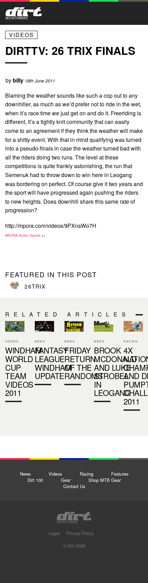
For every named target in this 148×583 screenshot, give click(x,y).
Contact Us (74, 486)
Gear (66, 480)
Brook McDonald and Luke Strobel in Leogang (115, 371)
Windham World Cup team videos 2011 (14, 363)
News (25, 473)
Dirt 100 (35, 480)
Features (119, 473)
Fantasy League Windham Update (44, 354)
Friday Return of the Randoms (74, 354)
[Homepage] (74, 515)
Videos (21, 35)
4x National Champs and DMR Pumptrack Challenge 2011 (133, 367)
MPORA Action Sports (22, 235)
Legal (54, 533)
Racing (86, 473)
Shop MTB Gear (104, 480)
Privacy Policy (80, 533)
